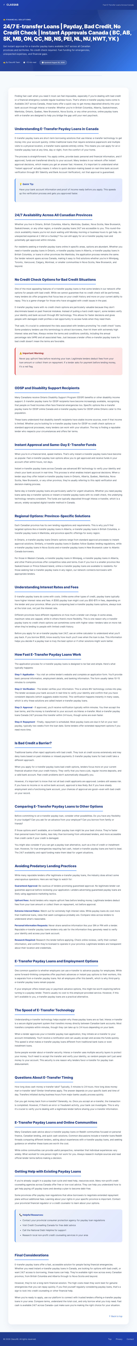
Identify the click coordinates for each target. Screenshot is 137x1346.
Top (110, 1339)
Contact (130, 1339)
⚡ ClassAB (10, 4)
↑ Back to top (115, 1316)
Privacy (119, 1339)
